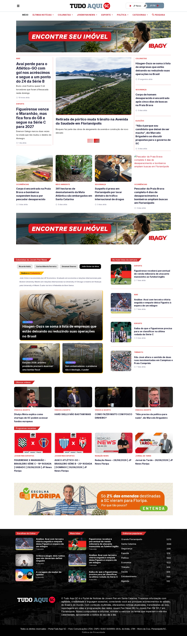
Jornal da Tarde (143, 456)
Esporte (20, 104)
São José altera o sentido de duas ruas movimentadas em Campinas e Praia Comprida (153, 360)
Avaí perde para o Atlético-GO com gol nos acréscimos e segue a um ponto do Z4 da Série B (33, 72)
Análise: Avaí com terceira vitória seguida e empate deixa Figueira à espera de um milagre (152, 302)
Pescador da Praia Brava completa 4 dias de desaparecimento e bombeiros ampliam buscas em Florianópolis (151, 195)
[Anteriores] (90, 141)
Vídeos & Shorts (22, 410)
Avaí (18, 58)
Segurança (141, 90)
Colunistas (141, 58)
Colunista (35, 273)
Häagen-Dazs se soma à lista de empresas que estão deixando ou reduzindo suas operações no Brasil (59, 331)
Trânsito (138, 352)
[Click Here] (18, 6)
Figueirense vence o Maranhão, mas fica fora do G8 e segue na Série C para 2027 (32, 118)
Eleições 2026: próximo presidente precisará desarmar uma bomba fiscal (37, 366)
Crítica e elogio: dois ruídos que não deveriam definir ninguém (50, 558)
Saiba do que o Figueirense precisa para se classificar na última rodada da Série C (153, 331)
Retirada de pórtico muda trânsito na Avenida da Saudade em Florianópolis (92, 121)
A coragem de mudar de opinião (48, 573)
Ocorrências (22, 184)
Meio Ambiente (63, 184)
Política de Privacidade (93, 632)
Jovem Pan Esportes (24, 456)
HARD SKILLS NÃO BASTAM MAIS (72, 414)
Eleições (140, 121)
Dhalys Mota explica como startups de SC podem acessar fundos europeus (31, 418)
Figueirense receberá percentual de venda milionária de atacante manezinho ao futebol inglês (152, 273)
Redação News (102, 456)
